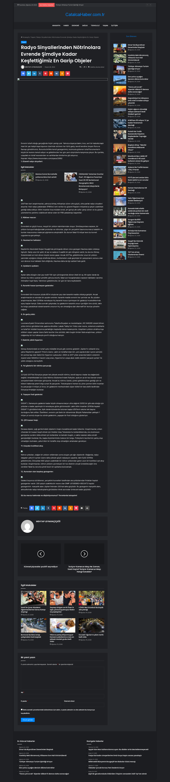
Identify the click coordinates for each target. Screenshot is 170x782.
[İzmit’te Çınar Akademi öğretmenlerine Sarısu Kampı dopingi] (33, 598)
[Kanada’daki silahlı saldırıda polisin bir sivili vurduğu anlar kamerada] (119, 211)
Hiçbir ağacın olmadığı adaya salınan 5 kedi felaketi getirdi (137, 111)
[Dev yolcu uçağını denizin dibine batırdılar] (119, 80)
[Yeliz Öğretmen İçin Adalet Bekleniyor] (119, 201)
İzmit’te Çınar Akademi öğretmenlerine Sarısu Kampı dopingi (33, 609)
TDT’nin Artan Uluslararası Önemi (136, 253)
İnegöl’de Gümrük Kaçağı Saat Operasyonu (135, 243)
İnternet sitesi (69, 701)
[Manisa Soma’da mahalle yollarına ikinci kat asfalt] (27, 177)
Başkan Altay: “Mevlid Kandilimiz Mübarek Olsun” (137, 147)
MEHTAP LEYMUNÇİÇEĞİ (33, 67)
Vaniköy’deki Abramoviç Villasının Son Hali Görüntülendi (138, 57)
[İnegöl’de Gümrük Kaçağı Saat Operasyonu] (119, 244)
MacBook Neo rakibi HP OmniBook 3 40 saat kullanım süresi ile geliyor (138, 158)
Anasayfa (56, 25)
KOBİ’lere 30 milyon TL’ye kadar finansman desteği (138, 122)
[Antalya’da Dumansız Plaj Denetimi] (119, 234)
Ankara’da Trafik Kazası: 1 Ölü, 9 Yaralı (138, 168)
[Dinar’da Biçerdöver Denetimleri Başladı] (119, 48)
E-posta (24, 701)
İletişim (114, 25)
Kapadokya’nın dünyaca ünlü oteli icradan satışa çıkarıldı (138, 100)
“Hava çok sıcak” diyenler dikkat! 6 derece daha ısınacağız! (138, 89)
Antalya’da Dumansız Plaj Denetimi (137, 232)
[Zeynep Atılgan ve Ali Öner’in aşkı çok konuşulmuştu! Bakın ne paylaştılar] (62, 598)
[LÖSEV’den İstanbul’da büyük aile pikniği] (91, 598)
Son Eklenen (131, 36)
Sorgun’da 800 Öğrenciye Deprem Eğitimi (136, 222)
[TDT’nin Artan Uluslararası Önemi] (119, 255)
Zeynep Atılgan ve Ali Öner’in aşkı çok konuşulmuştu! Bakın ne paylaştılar (62, 609)
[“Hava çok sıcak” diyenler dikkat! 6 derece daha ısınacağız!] (119, 90)
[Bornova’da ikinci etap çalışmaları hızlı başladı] (33, 625)
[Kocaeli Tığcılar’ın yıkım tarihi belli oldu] (91, 625)
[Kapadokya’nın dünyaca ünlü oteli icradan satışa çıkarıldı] (119, 101)
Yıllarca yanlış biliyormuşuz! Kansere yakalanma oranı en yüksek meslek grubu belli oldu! (62, 638)
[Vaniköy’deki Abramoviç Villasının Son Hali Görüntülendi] (119, 58)
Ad (22, 692)
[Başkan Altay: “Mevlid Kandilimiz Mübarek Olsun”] (119, 148)
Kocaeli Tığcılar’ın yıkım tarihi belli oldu (91, 636)
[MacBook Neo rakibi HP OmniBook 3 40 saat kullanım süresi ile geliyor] (119, 159)
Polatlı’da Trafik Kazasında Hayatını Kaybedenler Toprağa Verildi (137, 135)
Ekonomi (75, 25)
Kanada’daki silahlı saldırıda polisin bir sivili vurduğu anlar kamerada (138, 210)
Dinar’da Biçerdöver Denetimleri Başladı (136, 46)
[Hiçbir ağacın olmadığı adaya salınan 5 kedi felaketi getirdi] (119, 112)
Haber (66, 25)
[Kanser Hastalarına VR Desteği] (119, 191)
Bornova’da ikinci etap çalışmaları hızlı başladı (31, 636)
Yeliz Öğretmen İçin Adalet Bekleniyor (136, 199)
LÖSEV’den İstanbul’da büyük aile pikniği (91, 608)
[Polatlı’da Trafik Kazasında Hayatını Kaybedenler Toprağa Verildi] (119, 134)
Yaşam (105, 25)
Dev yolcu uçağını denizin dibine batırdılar (138, 78)
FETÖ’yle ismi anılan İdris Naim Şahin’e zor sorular (138, 178)
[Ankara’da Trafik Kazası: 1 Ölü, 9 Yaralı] (119, 170)
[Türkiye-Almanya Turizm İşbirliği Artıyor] (119, 69)
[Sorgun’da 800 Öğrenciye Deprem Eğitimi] (119, 222)
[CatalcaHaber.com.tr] (85, 14)
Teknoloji (95, 25)
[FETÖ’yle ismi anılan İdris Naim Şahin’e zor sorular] (119, 180)
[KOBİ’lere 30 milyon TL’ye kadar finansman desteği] (119, 123)
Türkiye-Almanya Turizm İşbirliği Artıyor (70, 5)
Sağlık (85, 25)
